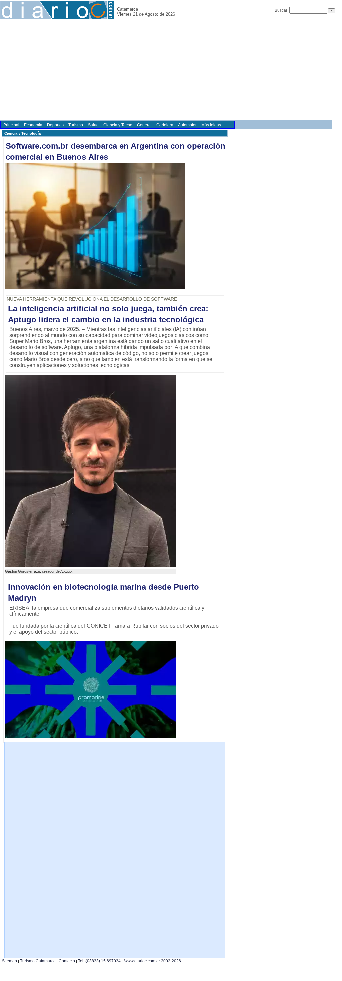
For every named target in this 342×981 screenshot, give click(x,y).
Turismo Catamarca (38, 961)
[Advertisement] (171, 70)
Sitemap (9, 961)
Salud (93, 125)
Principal (11, 125)
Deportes (55, 125)
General (144, 125)
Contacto (67, 961)
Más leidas (211, 125)
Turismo (75, 125)
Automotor (187, 125)
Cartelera (164, 125)
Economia (33, 125)
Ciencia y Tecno (117, 125)
